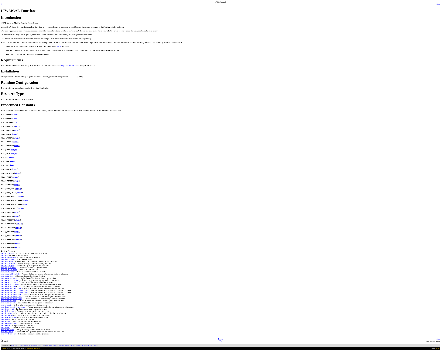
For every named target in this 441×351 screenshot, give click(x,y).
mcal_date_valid (7, 261)
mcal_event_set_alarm (9, 278)
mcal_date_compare (8, 259)
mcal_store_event (7, 330)
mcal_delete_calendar (9, 270)
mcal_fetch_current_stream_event (13, 307)
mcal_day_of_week (8, 264)
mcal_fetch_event (7, 309)
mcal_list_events (7, 315)
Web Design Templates (52, 345)
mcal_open (5, 319)
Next (438, 4)
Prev (2, 4)
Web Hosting (14, 345)
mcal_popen (5, 321)
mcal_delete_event (7, 272)
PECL (59, 46)
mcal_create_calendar (9, 257)
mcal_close (5, 255)
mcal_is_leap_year (7, 311)
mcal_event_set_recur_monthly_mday (14, 290)
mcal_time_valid (7, 332)
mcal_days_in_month (8, 268)
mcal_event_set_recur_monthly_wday (14, 292)
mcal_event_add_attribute (10, 274)
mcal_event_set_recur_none (11, 295)
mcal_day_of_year (7, 266)
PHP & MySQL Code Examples (90, 345)
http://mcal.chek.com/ (69, 66)
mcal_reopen (5, 326)
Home (220, 339)
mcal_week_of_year (8, 334)
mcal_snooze (5, 328)
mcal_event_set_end (8, 286)
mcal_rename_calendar (9, 323)
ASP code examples (75, 345)
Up (220, 341)
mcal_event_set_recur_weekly (12, 297)
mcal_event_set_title (8, 303)
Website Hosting (33, 345)
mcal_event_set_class (8, 282)
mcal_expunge (6, 305)
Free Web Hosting (64, 345)
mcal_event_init (6, 276)
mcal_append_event (8, 253)
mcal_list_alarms (7, 313)
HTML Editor (41, 345)
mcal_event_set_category (10, 280)
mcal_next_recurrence (9, 317)
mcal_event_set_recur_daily (11, 288)
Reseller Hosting (23, 345)
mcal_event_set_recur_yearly (11, 299)
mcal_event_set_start (8, 301)
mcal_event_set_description (11, 284)
